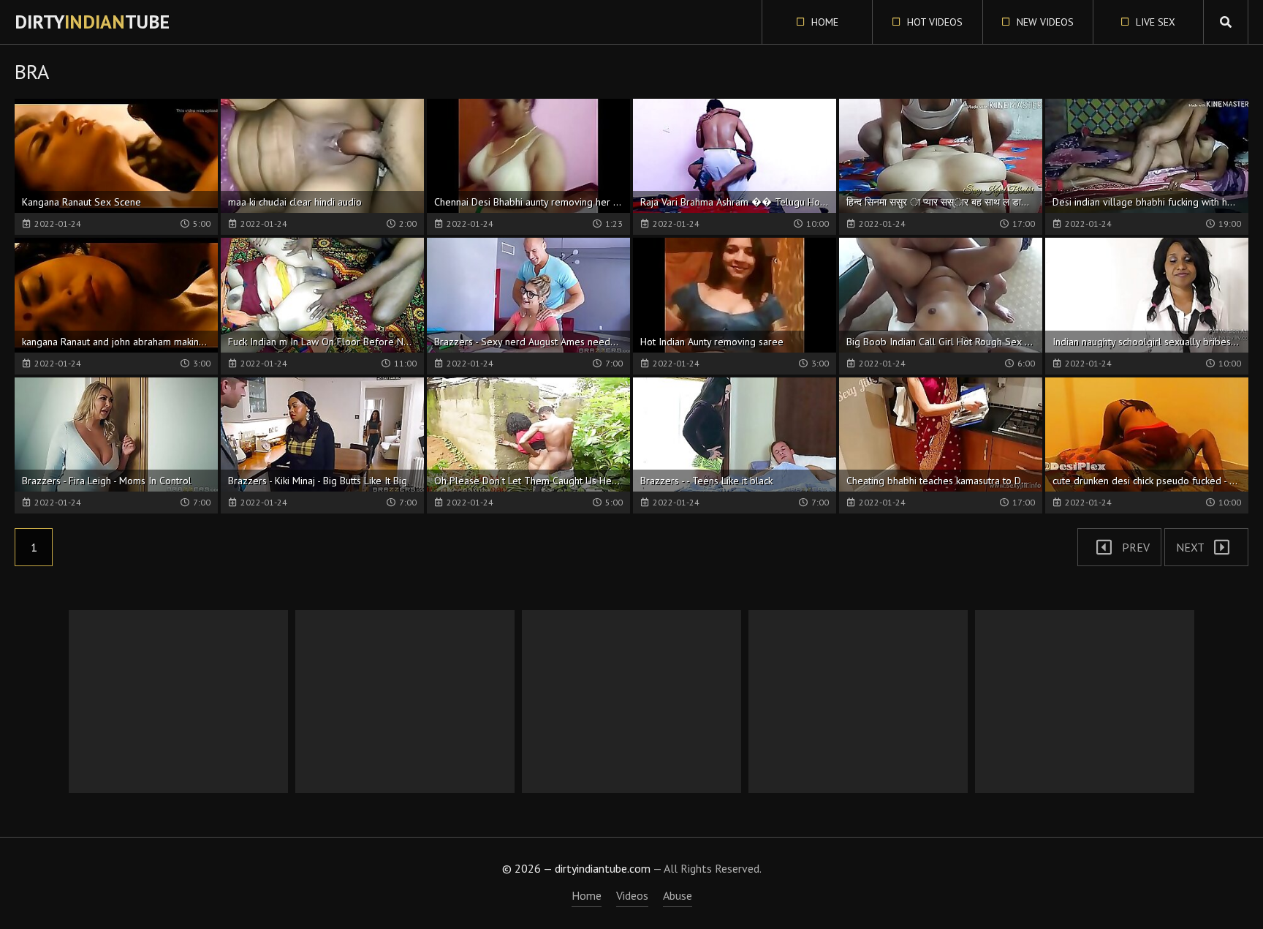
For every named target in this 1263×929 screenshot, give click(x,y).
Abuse (677, 895)
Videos (632, 895)
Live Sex (1154, 22)
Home (823, 22)
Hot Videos (933, 22)
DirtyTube (92, 22)
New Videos (1044, 22)
